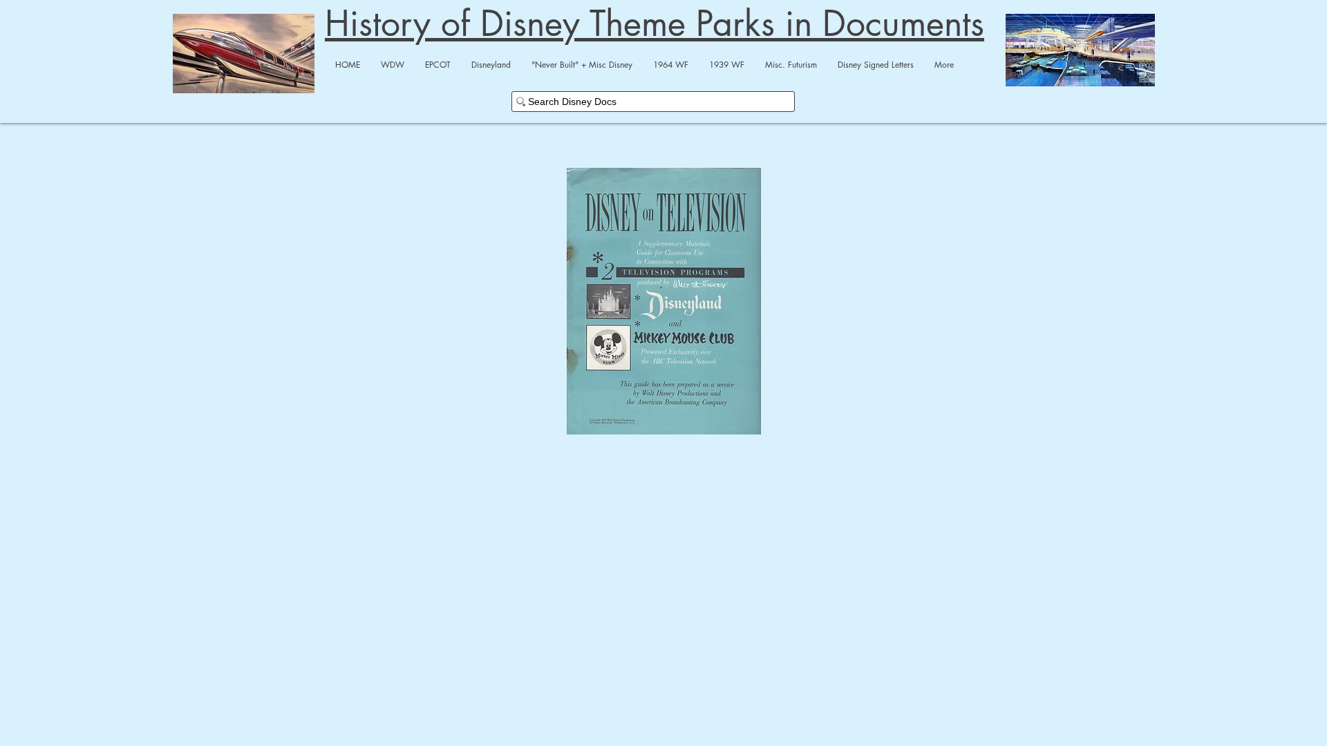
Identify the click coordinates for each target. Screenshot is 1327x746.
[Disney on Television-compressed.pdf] (663, 303)
